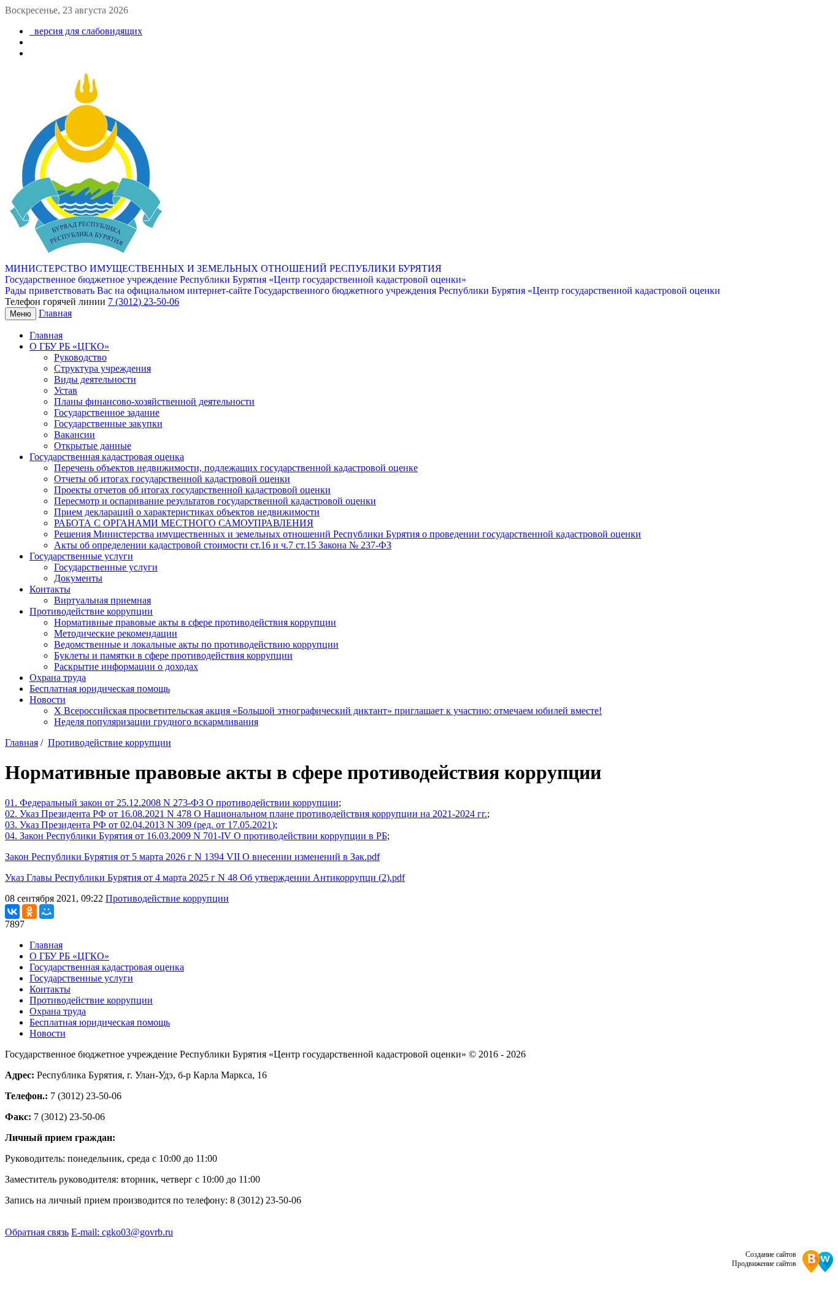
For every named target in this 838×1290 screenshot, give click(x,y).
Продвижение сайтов (764, 1263)
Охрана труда (57, 677)
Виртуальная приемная (102, 600)
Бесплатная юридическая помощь (99, 688)
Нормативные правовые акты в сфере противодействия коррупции (195, 622)
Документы (78, 578)
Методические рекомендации (115, 633)
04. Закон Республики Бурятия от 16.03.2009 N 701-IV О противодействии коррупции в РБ (196, 836)
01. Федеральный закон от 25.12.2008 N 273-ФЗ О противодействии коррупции (172, 802)
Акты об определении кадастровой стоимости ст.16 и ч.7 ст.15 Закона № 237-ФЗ (222, 545)
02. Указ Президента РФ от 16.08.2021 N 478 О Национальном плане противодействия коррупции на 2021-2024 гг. (246, 813)
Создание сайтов (770, 1254)
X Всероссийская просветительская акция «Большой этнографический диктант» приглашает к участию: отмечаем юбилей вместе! (328, 710)
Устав (65, 390)
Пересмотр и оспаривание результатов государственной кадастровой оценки (215, 501)
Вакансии (74, 434)
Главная (55, 313)
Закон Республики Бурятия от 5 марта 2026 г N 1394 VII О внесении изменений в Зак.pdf (192, 856)
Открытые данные (92, 445)
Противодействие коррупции (91, 611)
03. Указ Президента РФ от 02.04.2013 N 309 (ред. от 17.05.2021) (140, 825)
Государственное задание (107, 412)
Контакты (50, 589)
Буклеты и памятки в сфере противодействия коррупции (173, 655)
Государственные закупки (108, 423)
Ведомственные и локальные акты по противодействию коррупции (196, 644)
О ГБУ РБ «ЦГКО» (69, 346)
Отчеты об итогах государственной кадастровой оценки (172, 479)
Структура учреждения (102, 368)
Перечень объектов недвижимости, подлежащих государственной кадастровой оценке (236, 468)
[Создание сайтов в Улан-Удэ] (817, 1262)
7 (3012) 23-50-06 (143, 301)
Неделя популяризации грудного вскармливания (156, 721)
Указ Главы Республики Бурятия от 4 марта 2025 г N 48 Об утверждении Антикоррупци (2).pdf (205, 877)
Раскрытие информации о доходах (126, 666)
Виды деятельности (95, 379)
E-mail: (122, 1232)
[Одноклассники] (29, 911)
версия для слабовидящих (85, 31)
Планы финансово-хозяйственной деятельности (154, 401)
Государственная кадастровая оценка (106, 456)
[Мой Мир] (46, 911)
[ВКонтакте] (12, 911)
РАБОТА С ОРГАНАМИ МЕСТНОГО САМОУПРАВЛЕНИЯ (183, 523)
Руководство (80, 357)
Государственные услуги (81, 556)
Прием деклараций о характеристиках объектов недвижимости (187, 512)
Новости (47, 699)
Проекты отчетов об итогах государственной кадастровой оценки (192, 490)
